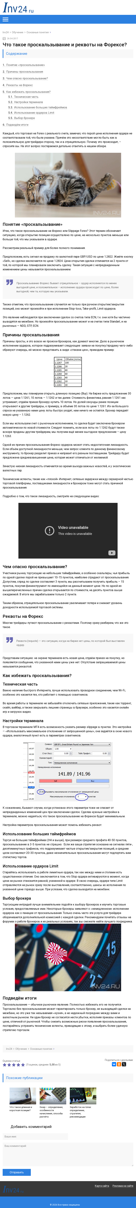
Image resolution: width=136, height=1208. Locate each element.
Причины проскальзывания (23, 71)
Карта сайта (102, 1185)
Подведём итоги (15, 124)
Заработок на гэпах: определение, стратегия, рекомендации (80, 1112)
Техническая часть (23, 96)
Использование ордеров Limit (31, 112)
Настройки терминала (25, 102)
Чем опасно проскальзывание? (25, 78)
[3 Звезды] (14, 1065)
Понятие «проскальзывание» (24, 65)
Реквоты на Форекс (18, 85)
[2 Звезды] (9, 1065)
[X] (124, 1064)
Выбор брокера (21, 118)
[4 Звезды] (18, 1065)
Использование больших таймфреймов (37, 107)
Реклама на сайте (123, 1185)
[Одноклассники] (119, 1064)
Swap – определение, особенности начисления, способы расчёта (51, 1112)
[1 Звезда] (5, 1065)
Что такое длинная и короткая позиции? (21, 1109)
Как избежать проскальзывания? (27, 92)
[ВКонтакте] (114, 1064)
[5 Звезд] (23, 1065)
